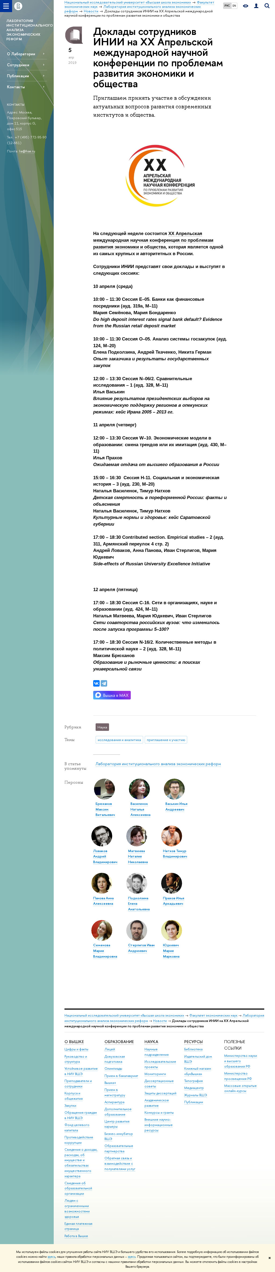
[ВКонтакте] (96, 683)
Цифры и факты (76, 1049)
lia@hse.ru (27, 151)
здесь (51, 1257)
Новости (160, 1020)
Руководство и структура (75, 1059)
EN (234, 6)
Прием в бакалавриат (121, 1075)
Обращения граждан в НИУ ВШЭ (80, 1115)
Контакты (16, 86)
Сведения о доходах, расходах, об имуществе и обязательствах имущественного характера (80, 1162)
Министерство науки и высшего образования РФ (240, 1061)
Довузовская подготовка (114, 1059)
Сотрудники (18, 64)
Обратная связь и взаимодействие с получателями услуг (119, 1163)
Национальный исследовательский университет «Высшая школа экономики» (124, 1015)
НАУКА (151, 1041)
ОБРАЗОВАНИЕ (119, 1041)
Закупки (70, 1105)
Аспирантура (114, 1102)
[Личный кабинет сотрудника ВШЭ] (256, 6)
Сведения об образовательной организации (78, 1188)
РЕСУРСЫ (193, 1041)
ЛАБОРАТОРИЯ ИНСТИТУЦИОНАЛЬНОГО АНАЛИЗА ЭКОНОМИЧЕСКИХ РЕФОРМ (29, 29)
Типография (193, 1081)
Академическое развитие (156, 1103)
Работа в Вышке (76, 1236)
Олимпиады (113, 1068)
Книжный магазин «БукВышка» (197, 1071)
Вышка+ (110, 1082)
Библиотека (193, 1049)
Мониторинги (155, 1074)
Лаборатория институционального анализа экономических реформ (158, 764)
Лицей (109, 1049)
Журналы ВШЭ (195, 1095)
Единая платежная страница (78, 1226)
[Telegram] (104, 683)
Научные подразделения (156, 1052)
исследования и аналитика (119, 739)
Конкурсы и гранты (159, 1112)
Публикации (18, 75)
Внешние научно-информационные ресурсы (158, 1124)
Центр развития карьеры (116, 1124)
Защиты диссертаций (160, 1093)
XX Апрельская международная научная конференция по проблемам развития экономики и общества (153, 240)
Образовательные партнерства (118, 1148)
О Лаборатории (21, 53)
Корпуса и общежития (73, 1096)
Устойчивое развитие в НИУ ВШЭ (81, 1071)
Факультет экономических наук (213, 1015)
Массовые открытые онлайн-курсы (240, 1088)
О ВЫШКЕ (74, 1041)
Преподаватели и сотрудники (78, 1083)
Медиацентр (194, 1088)
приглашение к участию (166, 739)
